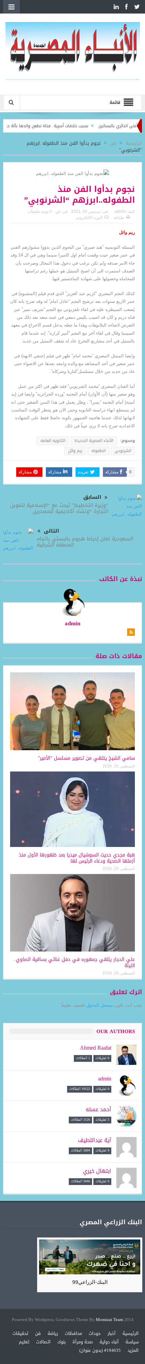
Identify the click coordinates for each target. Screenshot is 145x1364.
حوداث (95, 1333)
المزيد (133, 1350)
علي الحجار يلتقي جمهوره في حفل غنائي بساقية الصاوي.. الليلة (74, 962)
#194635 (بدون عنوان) (100, 1350)
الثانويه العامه (52, 440)
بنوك (61, 1342)
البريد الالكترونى (89, 217)
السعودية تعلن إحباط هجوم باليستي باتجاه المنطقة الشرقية (85, 542)
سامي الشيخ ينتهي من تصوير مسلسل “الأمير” (86, 758)
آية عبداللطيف (94, 1140)
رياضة (53, 1333)
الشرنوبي (123, 450)
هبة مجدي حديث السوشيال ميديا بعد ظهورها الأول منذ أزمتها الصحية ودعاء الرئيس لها (77, 858)
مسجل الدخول (99, 1005)
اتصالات (43, 1342)
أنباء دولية (109, 1342)
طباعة (119, 217)
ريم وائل (75, 450)
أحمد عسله (98, 1109)
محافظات (73, 1333)
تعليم (24, 1342)
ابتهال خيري (97, 1171)
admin (120, 211)
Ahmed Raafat (95, 1048)
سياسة (132, 1342)
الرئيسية (130, 1333)
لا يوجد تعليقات (39, 211)
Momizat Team (109, 1320)
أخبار (112, 1333)
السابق (92, 497)
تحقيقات (20, 1333)
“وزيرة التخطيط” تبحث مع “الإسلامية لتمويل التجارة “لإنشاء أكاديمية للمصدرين (59, 508)
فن (57, 211)
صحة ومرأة (82, 1342)
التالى (51, 531)
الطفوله (98, 450)
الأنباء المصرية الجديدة (94, 440)
